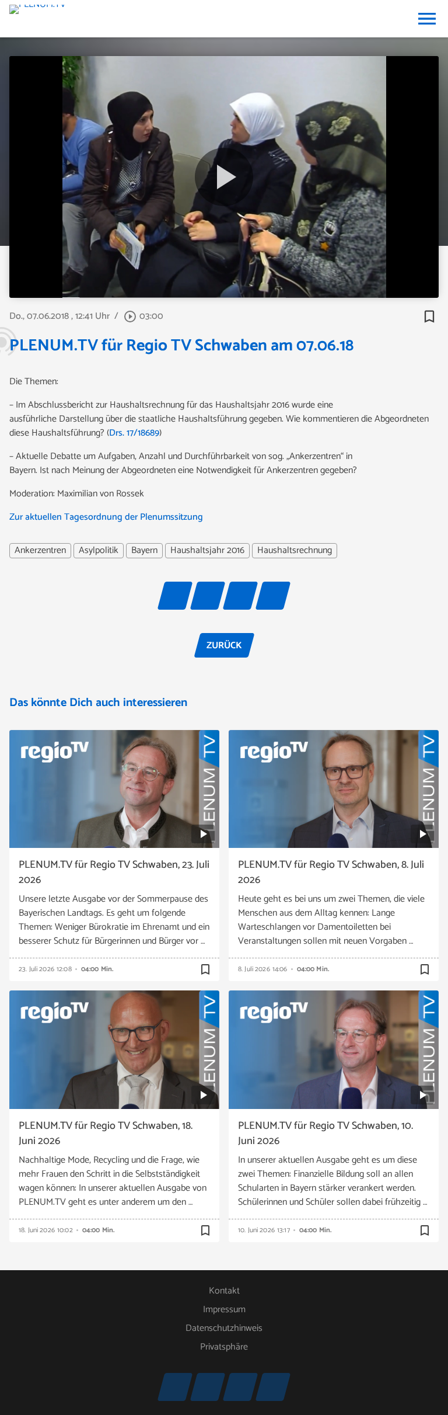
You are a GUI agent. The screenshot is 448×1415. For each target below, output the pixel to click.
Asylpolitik (98, 550)
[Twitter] (273, 1387)
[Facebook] (240, 1387)
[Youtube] (208, 1387)
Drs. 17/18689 (134, 433)
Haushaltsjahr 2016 (207, 550)
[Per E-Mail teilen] (273, 596)
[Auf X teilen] (208, 596)
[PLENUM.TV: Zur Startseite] (37, 19)
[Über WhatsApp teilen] (240, 596)
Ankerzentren (40, 550)
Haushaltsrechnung (294, 550)
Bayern (144, 550)
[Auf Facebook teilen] (175, 596)
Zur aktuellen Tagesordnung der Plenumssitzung (106, 517)
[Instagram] (175, 1387)
